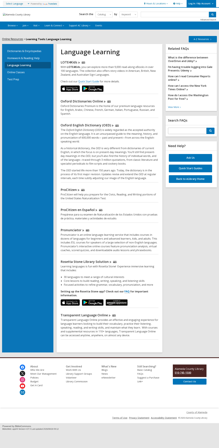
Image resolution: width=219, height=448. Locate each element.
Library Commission (77, 381)
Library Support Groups (79, 373)
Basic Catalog (144, 369)
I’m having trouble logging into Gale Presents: (190, 68)
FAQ (127, 291)
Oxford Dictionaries (82, 101)
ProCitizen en (78, 210)
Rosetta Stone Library (85, 261)
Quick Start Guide (88, 81)
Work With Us (73, 369)
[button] (155, 3)
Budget (34, 381)
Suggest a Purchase (148, 377)
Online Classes (16, 72)
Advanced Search (208, 19)
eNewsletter (108, 377)
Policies (34, 377)
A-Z (201, 39)
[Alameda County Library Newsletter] (22, 392)
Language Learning (19, 65)
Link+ (140, 381)
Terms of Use (119, 417)
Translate (52, 3)
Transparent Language (84, 315)
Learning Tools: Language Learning (49, 39)
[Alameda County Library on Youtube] (22, 386)
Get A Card (36, 385)
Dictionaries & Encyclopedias (24, 51)
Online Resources (12, 39)
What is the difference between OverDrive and (188, 59)
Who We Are (37, 369)
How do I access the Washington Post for (188, 97)
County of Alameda (196, 412)
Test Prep (13, 79)
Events (98, 25)
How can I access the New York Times (187, 87)
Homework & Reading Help (23, 58)
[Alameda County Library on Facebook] (22, 367)
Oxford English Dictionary (86, 125)
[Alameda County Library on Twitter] (22, 373)
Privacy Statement (139, 417)
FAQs (140, 373)
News (104, 373)
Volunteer (71, 377)
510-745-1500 (183, 372)
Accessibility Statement (164, 417)
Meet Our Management (43, 373)
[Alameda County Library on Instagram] (22, 379)
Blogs (104, 369)
